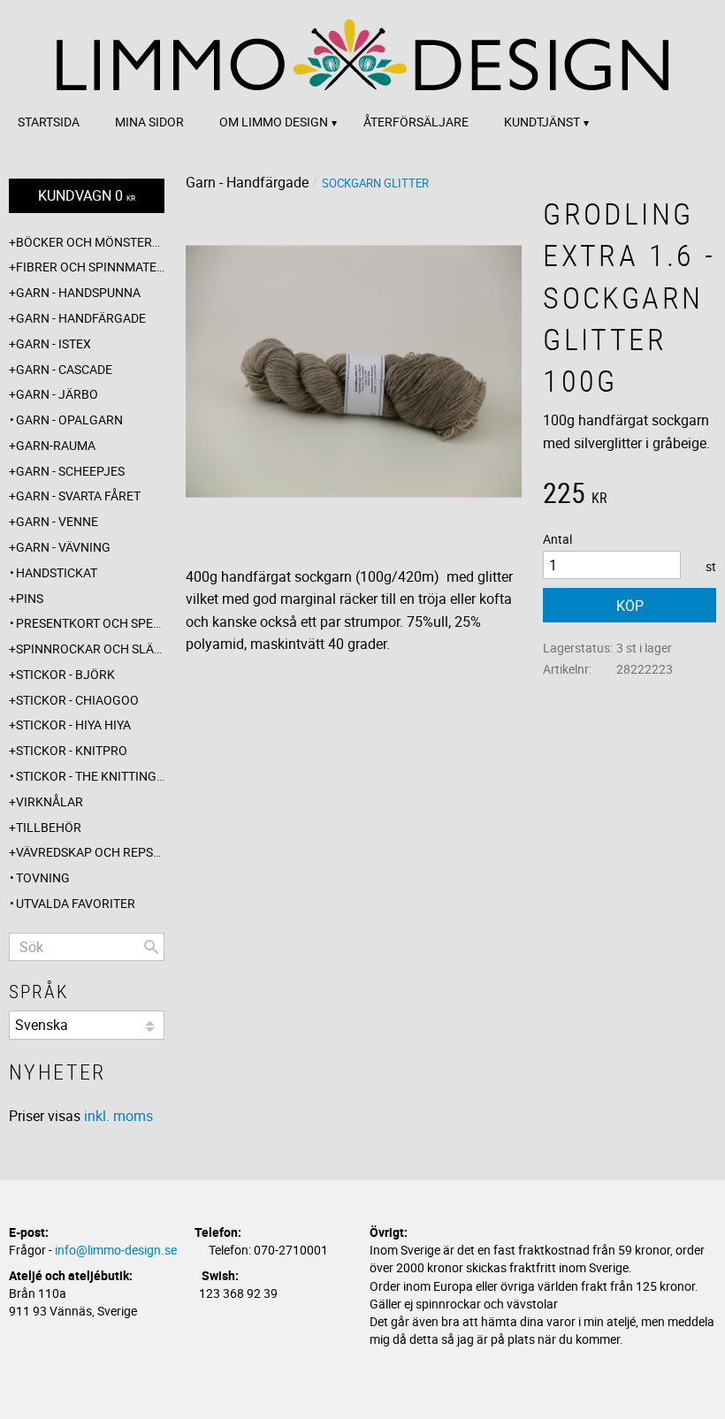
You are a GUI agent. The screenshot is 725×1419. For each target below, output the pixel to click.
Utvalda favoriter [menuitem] (75, 903)
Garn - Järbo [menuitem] (57, 393)
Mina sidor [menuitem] (149, 121)
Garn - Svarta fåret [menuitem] (78, 495)
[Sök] (151, 947)
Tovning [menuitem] (43, 877)
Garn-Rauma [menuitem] (55, 445)
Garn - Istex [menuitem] (53, 343)
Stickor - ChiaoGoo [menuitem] (77, 699)
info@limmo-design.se (116, 1249)
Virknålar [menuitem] (49, 801)
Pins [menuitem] (29, 598)
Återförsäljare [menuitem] (416, 121)
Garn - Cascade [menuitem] (64, 369)
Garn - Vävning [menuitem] (63, 546)
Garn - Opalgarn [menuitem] (69, 419)
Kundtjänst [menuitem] (542, 121)
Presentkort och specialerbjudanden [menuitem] (90, 622)
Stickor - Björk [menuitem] (65, 674)
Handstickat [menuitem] (56, 572)
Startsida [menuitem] (49, 121)
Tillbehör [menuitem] (48, 827)
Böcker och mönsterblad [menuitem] (90, 241)
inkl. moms (118, 1115)
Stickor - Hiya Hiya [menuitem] (73, 724)
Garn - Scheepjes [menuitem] (70, 470)
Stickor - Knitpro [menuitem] (71, 750)
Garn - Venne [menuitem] (57, 521)
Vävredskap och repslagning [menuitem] (90, 851)
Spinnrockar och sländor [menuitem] (90, 648)
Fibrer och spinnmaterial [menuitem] (90, 266)
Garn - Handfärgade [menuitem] (81, 317)
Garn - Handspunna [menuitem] (78, 292)
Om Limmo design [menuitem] (273, 121)
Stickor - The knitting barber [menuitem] (90, 775)
